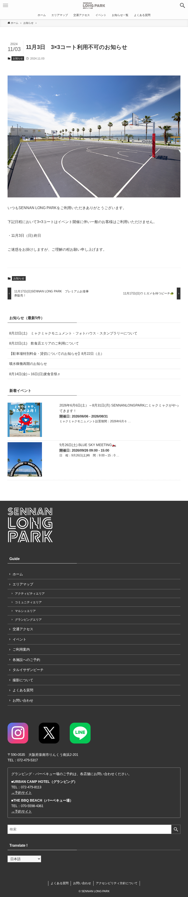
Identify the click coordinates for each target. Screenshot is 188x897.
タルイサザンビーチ (28, 670)
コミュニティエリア (28, 602)
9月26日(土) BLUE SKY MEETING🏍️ (87, 445)
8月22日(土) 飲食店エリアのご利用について (44, 343)
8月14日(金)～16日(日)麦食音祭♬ (35, 374)
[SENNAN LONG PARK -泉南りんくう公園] (94, 5)
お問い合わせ (23, 700)
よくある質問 (23, 690)
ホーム (18, 574)
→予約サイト (21, 793)
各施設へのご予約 (26, 660)
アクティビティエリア (30, 593)
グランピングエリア (28, 619)
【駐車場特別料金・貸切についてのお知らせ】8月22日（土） (56, 354)
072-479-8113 (31, 787)
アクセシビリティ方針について (117, 883)
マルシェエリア (25, 611)
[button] (182, 5)
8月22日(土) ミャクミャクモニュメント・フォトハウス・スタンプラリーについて (73, 333)
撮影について (23, 680)
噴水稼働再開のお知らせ (28, 364)
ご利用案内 (21, 649)
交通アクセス (23, 629)
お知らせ (18, 58)
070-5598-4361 (32, 806)
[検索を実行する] (175, 829)
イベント (19, 639)
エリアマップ (23, 584)
